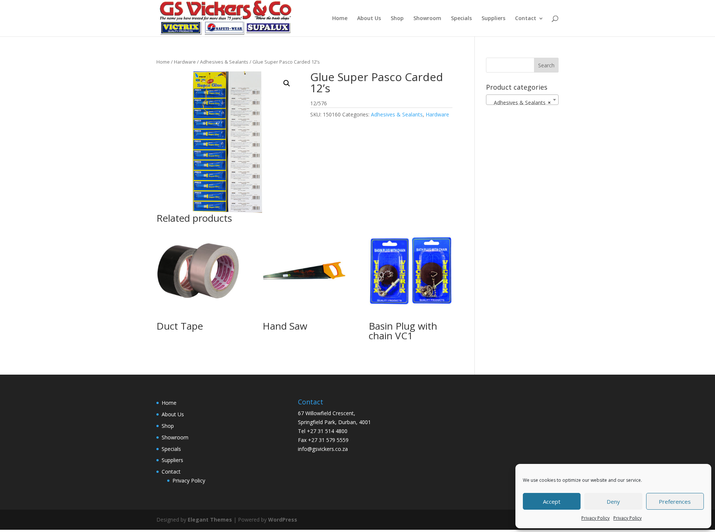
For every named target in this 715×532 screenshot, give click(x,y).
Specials (461, 19)
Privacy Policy (595, 518)
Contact (525, 19)
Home (339, 19)
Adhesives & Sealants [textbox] (520, 102)
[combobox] (522, 99)
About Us (369, 19)
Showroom (427, 19)
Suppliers (493, 19)
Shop (397, 19)
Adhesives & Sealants (224, 61)
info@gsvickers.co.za (323, 448)
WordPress (282, 519)
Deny (613, 501)
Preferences (675, 501)
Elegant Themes (210, 519)
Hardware (185, 61)
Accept (551, 501)
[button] (286, 83)
